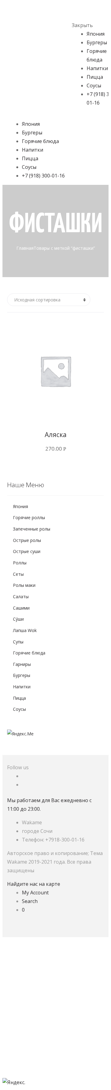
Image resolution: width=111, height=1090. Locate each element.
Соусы (94, 85)
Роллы (20, 563)
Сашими (21, 608)
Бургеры (97, 42)
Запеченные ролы (31, 529)
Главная (25, 248)
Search (30, 901)
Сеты (18, 574)
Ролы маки (24, 585)
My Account (35, 892)
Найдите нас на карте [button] (33, 884)
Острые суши (26, 551)
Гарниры (22, 664)
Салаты (21, 596)
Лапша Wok (25, 630)
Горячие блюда (40, 141)
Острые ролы (27, 540)
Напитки (97, 68)
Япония (96, 33)
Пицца (95, 77)
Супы (18, 642)
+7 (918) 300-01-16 (43, 175)
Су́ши (18, 619)
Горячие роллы (29, 517)
